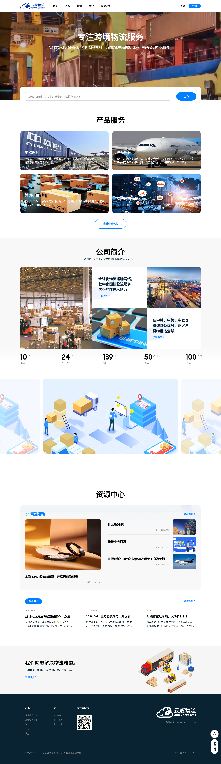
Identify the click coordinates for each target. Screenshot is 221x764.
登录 (182, 6)
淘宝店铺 (106, 6)
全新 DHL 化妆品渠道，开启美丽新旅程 (51, 576)
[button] (46, 416)
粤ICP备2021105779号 (185, 753)
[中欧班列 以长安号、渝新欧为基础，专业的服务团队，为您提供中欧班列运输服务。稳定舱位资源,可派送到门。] (64, 133)
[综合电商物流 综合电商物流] (156, 175)
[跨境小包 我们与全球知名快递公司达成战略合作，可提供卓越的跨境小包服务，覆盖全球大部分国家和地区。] (64, 175)
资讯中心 (33, 601)
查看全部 (188, 514)
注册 (194, 6)
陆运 (27, 733)
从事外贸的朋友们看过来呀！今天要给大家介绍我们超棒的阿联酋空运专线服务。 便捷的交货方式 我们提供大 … (171, 626)
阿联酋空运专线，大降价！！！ (168, 616)
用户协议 (58, 720)
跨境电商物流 (31, 715)
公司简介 (58, 715)
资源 (79, 6)
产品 (67, 6)
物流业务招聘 (117, 541)
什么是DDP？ (117, 524)
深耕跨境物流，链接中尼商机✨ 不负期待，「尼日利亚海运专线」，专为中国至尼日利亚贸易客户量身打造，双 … (48, 626)
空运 (27, 729)
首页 (55, 6)
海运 (27, 724)
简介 (91, 6)
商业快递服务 (31, 720)
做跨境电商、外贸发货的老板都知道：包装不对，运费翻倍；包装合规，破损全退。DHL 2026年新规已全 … (110, 626)
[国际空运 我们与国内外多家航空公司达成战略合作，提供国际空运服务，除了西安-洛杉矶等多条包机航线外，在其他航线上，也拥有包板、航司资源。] (156, 133)
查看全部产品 (110, 223)
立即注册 (30, 677)
